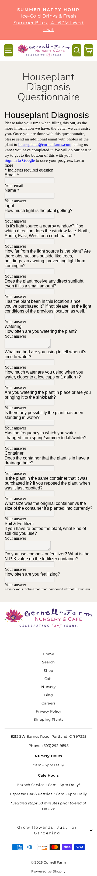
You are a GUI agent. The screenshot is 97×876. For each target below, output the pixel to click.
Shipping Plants (48, 719)
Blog (48, 695)
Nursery (48, 687)
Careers (48, 703)
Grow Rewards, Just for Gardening (47, 830)
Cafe (48, 679)
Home (48, 654)
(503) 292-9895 (55, 746)
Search (48, 662)
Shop (48, 671)
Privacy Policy (48, 711)
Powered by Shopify (48, 871)
